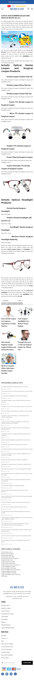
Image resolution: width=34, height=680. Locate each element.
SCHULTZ (17, 587)
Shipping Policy (5, 605)
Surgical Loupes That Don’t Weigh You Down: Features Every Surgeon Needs (16, 530)
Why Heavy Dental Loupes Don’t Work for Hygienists (14, 459)
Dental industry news (6, 552)
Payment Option (5, 652)
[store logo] (17, 9)
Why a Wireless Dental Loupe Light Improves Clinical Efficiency (14, 491)
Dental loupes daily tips (7, 555)
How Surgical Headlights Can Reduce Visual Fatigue (14, 395)
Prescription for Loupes (7, 613)
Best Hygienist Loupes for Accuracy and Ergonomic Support (16, 469)
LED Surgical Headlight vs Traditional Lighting (12, 485)
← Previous (4, 300)
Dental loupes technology (7, 556)
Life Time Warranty (6, 649)
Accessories (4, 619)
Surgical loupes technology (8, 563)
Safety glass (4, 576)
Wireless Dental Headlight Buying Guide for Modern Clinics (16, 440)
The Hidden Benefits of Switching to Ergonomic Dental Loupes (17, 449)
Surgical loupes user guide (8, 561)
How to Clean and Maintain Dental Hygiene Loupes (14, 507)
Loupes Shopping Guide (7, 627)
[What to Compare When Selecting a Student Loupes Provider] (8, 358)
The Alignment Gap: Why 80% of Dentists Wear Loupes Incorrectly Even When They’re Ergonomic (15, 524)
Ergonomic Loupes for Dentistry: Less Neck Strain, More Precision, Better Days (15, 416)
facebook (2, 674)
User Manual (4, 616)
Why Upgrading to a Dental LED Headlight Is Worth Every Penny (15, 541)
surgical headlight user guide (8, 571)
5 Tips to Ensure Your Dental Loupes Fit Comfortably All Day (16, 535)
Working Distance (6, 625)
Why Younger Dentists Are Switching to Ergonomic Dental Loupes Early (15, 480)
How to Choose (5, 611)
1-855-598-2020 (15, 674)
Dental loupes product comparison (10, 558)
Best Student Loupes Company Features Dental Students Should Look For (15, 428)
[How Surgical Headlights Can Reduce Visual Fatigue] (25, 311)
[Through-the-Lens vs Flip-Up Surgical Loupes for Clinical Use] (25, 335)
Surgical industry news (7, 560)
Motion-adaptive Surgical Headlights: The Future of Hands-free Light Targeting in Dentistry (17, 518)
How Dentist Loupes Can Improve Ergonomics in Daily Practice (17, 391)
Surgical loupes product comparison (10, 565)
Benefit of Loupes (6, 608)
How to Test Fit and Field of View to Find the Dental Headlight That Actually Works (16, 497)
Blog (2, 641)
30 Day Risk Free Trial (7, 646)
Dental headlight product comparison (10, 569)
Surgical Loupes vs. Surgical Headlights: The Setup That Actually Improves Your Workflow (15, 422)
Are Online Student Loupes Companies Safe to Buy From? (15, 502)
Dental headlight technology (8, 568)
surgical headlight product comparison (11, 574)
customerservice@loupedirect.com (11, 674)
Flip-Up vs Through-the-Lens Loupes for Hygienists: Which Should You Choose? (16, 454)
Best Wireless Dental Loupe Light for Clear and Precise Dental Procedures (16, 474)
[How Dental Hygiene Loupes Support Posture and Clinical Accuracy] (8, 335)
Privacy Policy (5, 657)
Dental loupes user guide (7, 553)
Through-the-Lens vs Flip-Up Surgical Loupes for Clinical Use (16, 406)
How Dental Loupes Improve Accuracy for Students (14, 444)
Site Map (3, 635)
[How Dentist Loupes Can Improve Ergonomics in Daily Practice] (8, 311)
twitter (6, 674)
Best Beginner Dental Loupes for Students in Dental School (16, 464)
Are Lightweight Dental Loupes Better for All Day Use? (14, 386)
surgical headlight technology (8, 572)
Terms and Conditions (7, 655)
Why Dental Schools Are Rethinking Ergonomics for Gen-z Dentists (15, 512)
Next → (20, 300)
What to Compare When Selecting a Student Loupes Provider (16, 411)
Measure (3, 622)
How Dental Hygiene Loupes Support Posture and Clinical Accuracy (15, 401)
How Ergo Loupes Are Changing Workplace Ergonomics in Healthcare (16, 434)
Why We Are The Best (7, 644)
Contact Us (4, 638)
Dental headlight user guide (8, 566)
